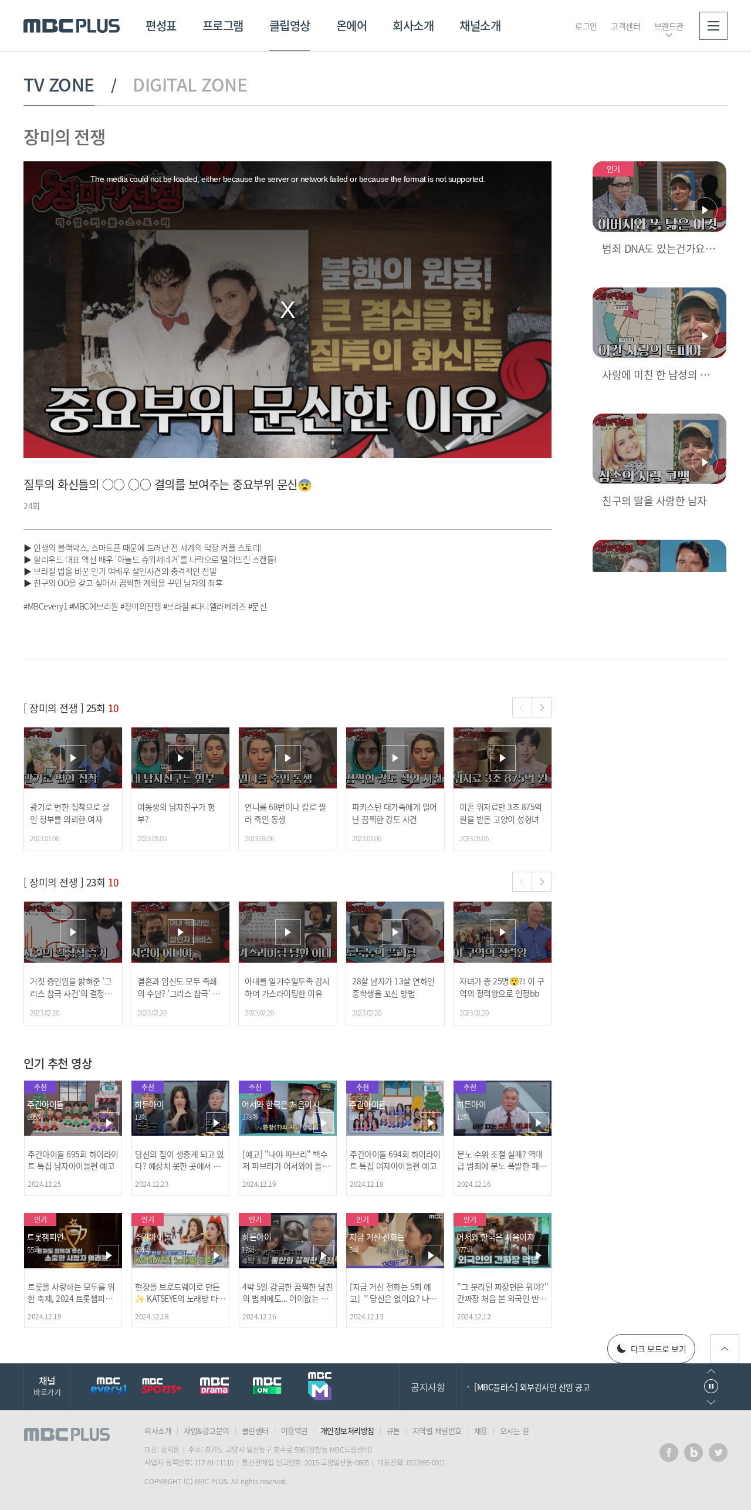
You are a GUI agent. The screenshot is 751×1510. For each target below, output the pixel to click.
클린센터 (255, 1430)
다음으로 (711, 1402)
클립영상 (289, 25)
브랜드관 (669, 26)
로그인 (586, 26)
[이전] (522, 707)
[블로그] (693, 1452)
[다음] (542, 707)
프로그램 (222, 25)
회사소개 (413, 25)
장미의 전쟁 (64, 136)
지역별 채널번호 (437, 1430)
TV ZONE (58, 84)
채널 (46, 1385)
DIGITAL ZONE (190, 84)
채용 (481, 1430)
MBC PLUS (71, 26)
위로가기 (724, 1348)
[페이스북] (668, 1452)
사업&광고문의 (206, 1430)
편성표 (161, 25)
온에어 (351, 25)
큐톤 (393, 1430)
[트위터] (718, 1452)
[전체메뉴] (713, 26)
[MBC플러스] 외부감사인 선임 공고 (532, 1387)
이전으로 (711, 1371)
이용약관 (294, 1430)
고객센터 (625, 26)
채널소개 (479, 25)
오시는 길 (514, 1430)
